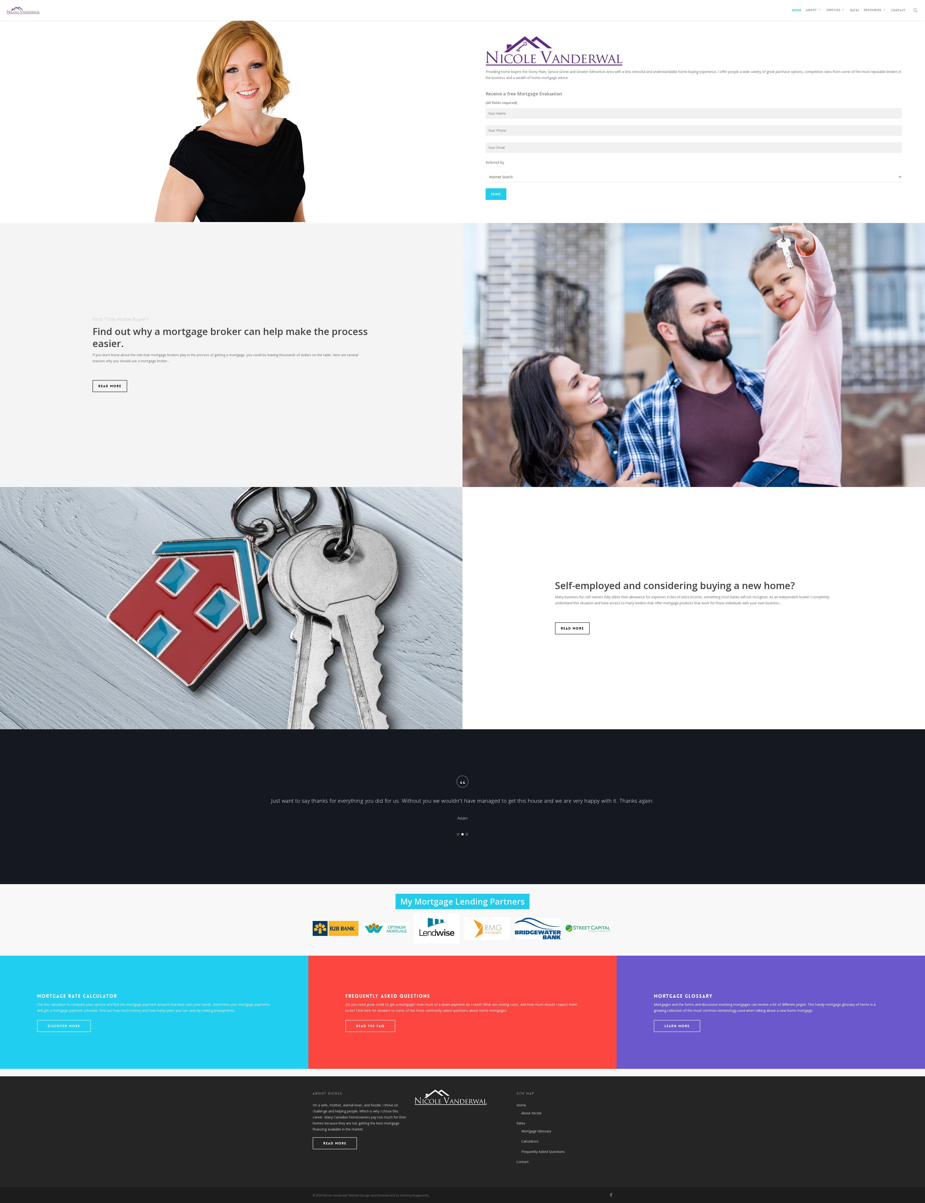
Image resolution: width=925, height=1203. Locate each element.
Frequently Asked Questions (543, 1151)
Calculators (530, 1141)
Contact (522, 1161)
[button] (109, 386)
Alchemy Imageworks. (414, 1195)
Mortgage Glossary (536, 1131)
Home (521, 1105)
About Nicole (531, 1113)
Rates (520, 1123)
